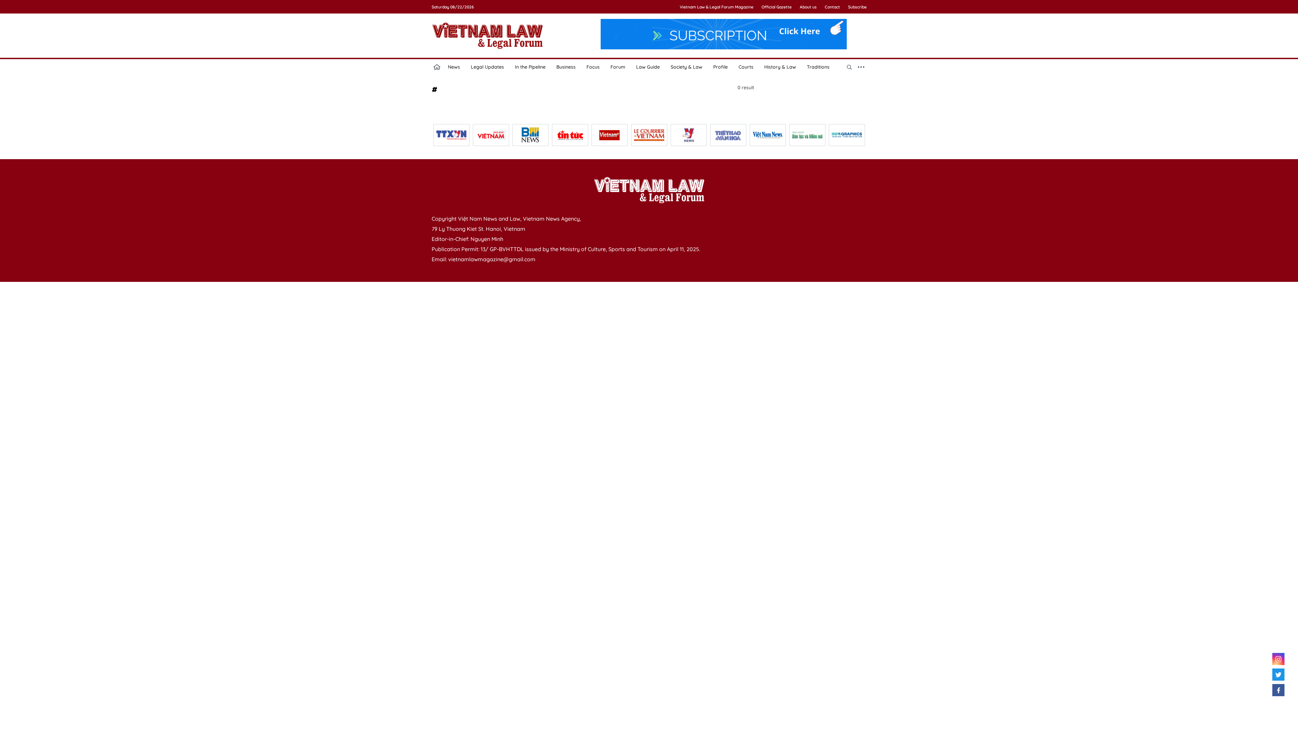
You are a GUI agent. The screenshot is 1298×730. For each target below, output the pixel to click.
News (454, 67)
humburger (861, 67)
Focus (593, 67)
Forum (617, 67)
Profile (720, 67)
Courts (746, 67)
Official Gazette (777, 6)
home (437, 67)
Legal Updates (487, 67)
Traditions (818, 67)
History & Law (780, 67)
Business (566, 67)
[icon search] (849, 67)
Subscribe (857, 6)
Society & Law (686, 67)
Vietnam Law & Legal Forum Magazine (716, 6)
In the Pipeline (530, 67)
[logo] (649, 189)
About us (808, 6)
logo (487, 35)
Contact (832, 6)
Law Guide (648, 67)
